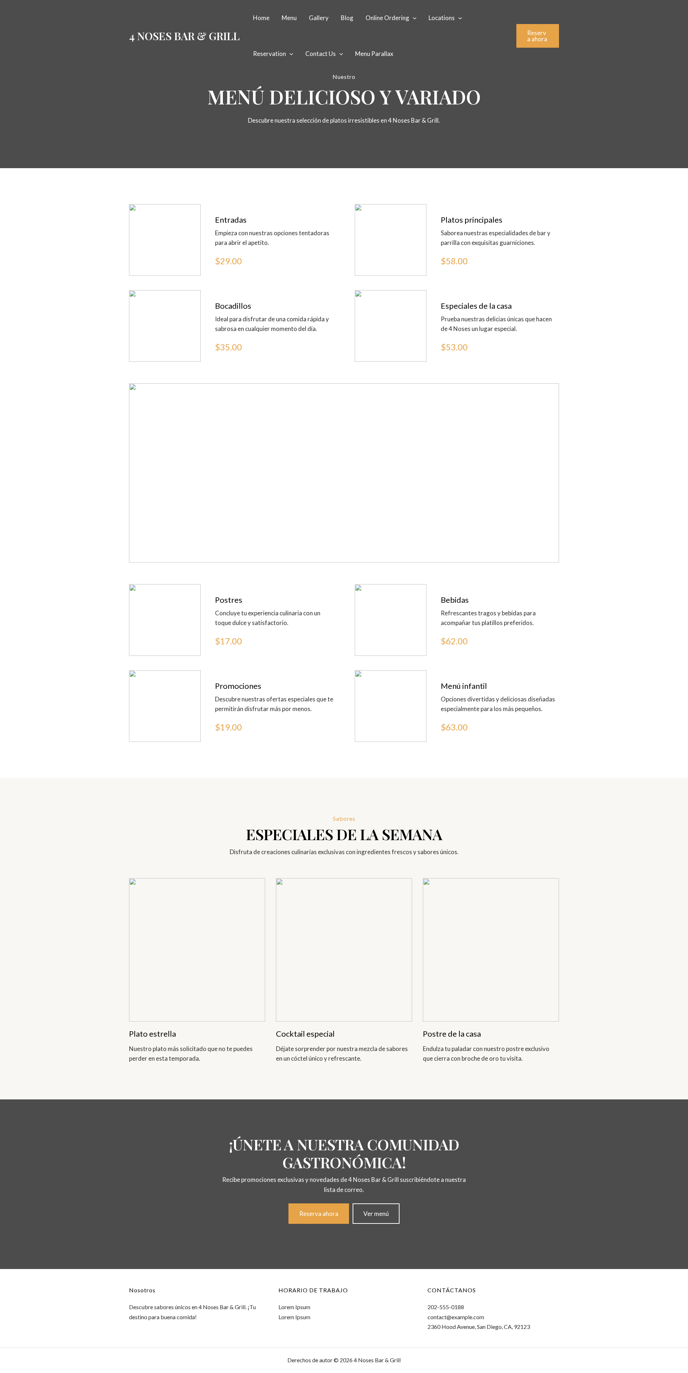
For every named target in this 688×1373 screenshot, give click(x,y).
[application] (412, 18)
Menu (289, 18)
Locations (442, 18)
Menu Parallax (374, 53)
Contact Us (320, 53)
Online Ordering (387, 18)
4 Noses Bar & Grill (184, 36)
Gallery (319, 18)
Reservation (269, 53)
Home (261, 18)
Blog (347, 18)
